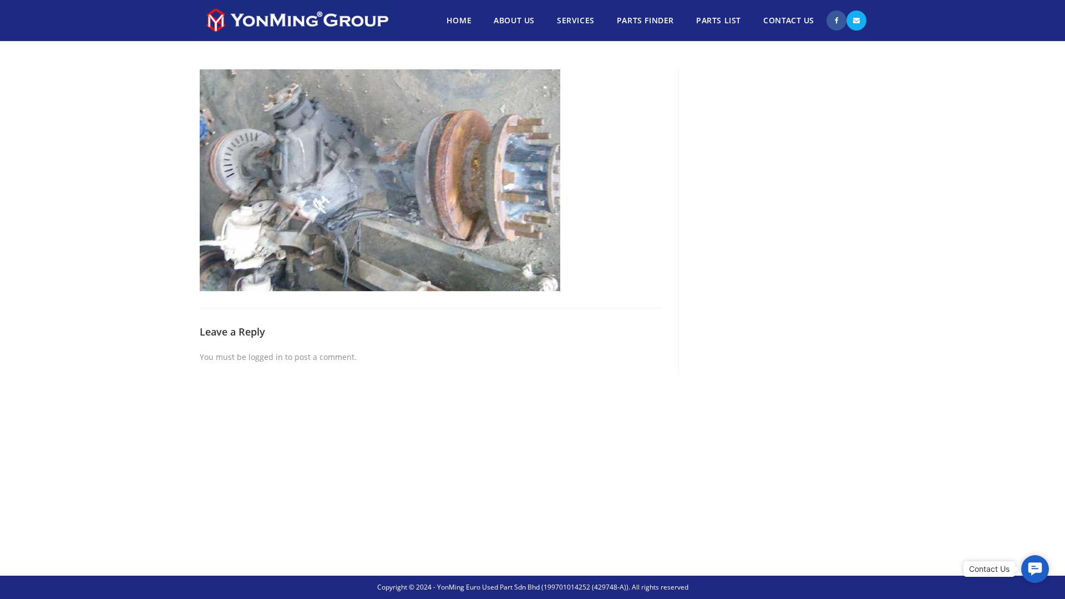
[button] (1035, 569)
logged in (265, 357)
